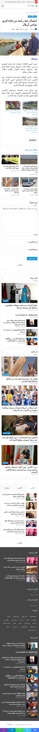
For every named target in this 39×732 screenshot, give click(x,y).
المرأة (21, 620)
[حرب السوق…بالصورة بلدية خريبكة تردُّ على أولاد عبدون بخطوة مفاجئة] (32, 713)
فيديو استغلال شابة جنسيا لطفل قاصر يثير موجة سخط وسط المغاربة (13, 531)
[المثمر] (19, 265)
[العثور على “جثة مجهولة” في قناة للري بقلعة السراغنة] (29, 105)
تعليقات (6, 488)
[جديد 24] (31, 6)
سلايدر (28, 12)
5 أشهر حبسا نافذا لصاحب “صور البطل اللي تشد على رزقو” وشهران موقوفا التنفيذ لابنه (19, 438)
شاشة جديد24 (6, 623)
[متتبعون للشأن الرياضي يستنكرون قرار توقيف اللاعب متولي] (31, 497)
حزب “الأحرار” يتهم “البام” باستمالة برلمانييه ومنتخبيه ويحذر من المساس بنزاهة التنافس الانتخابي (21, 469)
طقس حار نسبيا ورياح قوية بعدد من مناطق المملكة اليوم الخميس (21, 380)
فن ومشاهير (33, 626)
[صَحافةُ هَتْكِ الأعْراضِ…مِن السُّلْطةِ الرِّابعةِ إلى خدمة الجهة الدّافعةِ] (31, 341)
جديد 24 (32, 29)
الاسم (35, 234)
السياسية (34, 620)
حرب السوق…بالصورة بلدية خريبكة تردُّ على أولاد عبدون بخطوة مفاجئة (14, 712)
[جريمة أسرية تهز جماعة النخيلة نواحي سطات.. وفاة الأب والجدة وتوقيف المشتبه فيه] (28, 159)
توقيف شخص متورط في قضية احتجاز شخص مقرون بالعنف (29, 190)
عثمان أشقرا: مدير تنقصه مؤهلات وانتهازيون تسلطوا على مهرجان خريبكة (21, 306)
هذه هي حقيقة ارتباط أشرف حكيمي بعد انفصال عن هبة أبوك (14, 513)
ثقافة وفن (6, 620)
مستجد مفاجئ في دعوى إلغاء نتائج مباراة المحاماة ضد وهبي (14, 522)
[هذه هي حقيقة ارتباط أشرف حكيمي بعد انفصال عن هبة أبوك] (31, 514)
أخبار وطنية (16, 616)
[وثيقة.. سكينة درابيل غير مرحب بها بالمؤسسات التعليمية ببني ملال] (31, 506)
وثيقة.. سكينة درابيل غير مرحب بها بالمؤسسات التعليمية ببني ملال (14, 504)
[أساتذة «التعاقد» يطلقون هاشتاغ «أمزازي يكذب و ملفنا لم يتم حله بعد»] (32, 705)
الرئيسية (33, 12)
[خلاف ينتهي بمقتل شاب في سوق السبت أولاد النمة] (10, 159)
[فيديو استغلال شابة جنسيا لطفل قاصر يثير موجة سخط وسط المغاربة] (31, 532)
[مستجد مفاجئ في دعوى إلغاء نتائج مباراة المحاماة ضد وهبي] (31, 523)
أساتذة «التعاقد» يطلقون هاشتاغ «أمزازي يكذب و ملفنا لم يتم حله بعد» (13, 703)
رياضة (20, 623)
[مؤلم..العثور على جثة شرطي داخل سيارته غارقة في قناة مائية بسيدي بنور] (29, 121)
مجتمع (30, 16)
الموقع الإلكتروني (32, 249)
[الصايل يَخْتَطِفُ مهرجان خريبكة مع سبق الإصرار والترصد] (32, 696)
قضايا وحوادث (24, 626)
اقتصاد (8, 616)
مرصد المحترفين (32, 630)
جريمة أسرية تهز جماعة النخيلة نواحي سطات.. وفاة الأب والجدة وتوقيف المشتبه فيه (29, 169)
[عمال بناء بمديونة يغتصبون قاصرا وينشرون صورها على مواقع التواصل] (32, 578)
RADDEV (10, 724)
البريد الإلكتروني (32, 242)
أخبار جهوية (24, 616)
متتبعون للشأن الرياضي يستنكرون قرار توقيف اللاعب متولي (13, 495)
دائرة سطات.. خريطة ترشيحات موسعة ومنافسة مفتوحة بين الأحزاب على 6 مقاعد (19, 409)
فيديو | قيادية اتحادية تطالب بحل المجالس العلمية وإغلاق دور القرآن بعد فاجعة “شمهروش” (14, 322)
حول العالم (27, 623)
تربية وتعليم (14, 620)
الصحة (27, 620)
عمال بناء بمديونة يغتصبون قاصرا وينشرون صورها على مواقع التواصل (14, 577)
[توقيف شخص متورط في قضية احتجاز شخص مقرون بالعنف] (28, 182)
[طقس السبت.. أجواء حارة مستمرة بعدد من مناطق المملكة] (10, 182)
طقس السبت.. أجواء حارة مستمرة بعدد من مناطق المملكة (11, 190)
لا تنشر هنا (15, 626)
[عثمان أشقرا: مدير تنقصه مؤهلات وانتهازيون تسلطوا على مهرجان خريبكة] (32, 646)
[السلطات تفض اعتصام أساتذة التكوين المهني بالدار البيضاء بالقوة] (32, 687)
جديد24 (34, 623)
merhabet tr (33, 616)
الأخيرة (20, 488)
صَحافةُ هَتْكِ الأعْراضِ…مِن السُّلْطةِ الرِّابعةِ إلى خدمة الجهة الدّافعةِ (15, 340)
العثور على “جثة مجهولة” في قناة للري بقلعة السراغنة (30, 112)
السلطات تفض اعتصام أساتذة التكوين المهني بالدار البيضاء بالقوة (14, 686)
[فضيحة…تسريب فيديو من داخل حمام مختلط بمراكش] (32, 569)
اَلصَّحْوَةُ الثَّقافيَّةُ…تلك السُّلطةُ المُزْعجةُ (26, 315)
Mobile (32, 140)
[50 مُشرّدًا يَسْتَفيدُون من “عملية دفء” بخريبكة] (31, 332)
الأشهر (33, 488)
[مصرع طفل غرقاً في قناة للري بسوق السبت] (13, 105)
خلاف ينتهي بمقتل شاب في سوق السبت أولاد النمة (11, 167)
